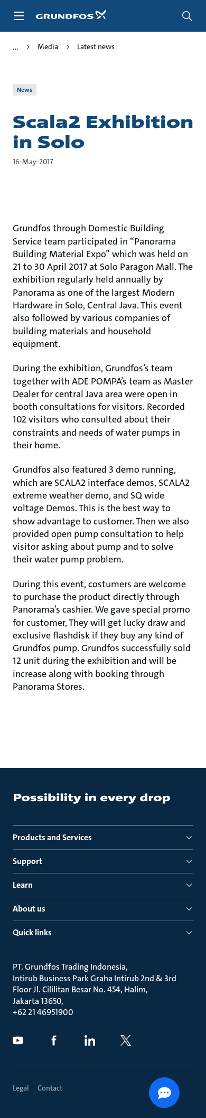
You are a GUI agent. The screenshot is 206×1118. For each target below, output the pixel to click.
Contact (50, 1088)
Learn (23, 884)
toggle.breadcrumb (15, 47)
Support (27, 861)
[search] (187, 16)
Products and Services (52, 837)
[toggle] (19, 16)
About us (29, 908)
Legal (21, 1088)
